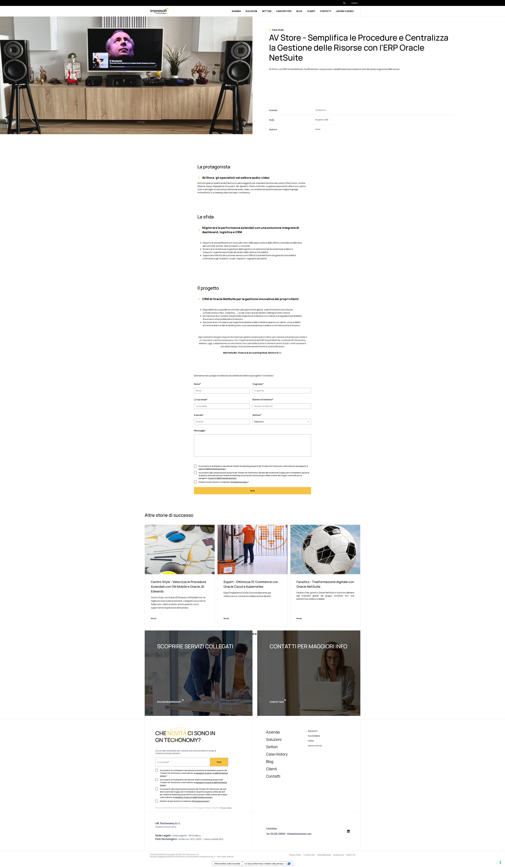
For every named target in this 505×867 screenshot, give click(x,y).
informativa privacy (200, 801)
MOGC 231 (350, 855)
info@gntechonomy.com (299, 833)
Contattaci (271, 828)
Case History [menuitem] (277, 754)
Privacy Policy (295, 855)
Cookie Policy (309, 855)
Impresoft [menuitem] (313, 731)
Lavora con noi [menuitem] (315, 745)
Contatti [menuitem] (273, 776)
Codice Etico (338, 855)
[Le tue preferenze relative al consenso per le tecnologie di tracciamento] (500, 862)
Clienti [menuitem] (271, 768)
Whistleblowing (324, 855)
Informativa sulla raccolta (227, 863)
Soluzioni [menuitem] (273, 739)
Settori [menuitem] (271, 746)
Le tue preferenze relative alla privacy (264, 863)
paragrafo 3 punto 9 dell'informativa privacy (194, 797)
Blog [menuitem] (269, 761)
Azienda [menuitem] (273, 732)
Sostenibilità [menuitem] (314, 735)
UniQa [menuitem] (311, 740)
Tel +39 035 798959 (275, 833)
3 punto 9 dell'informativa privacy (222, 478)
